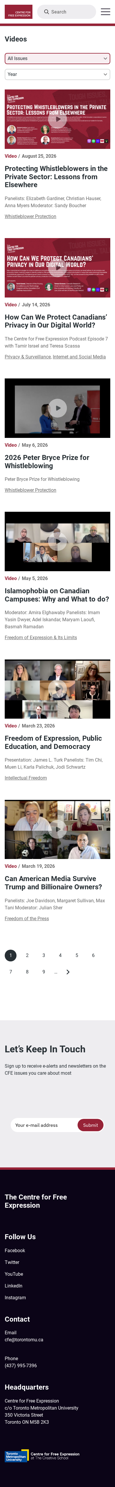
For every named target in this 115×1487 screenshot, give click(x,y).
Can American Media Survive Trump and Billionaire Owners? (53, 883)
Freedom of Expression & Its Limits (41, 637)
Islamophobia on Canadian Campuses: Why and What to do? (57, 595)
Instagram (15, 1297)
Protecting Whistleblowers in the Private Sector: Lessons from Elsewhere (56, 177)
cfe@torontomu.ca (24, 1340)
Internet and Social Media (79, 357)
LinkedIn (13, 1286)
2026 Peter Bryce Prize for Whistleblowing (47, 461)
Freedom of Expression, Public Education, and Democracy (53, 742)
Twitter (12, 1262)
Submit (90, 1125)
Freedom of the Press (27, 918)
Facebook (15, 1250)
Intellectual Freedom (26, 778)
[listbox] (57, 58)
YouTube (14, 1274)
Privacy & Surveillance (28, 357)
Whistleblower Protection (30, 216)
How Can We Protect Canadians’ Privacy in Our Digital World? (56, 321)
